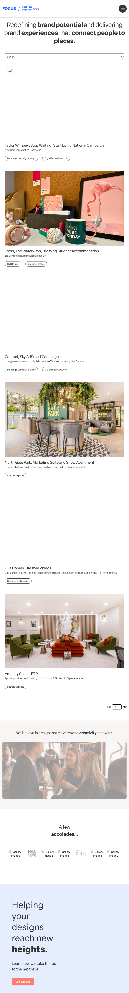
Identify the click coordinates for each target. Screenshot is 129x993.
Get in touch (23, 982)
